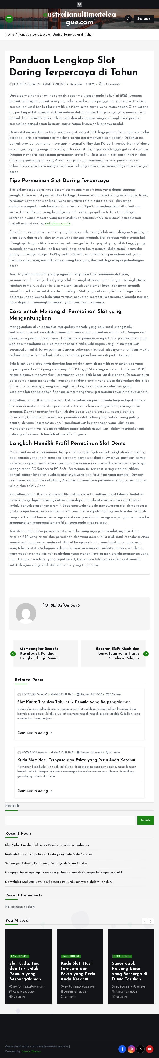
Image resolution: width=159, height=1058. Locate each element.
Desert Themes (31, 1051)
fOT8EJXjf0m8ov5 (27, 84)
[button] (145, 921)
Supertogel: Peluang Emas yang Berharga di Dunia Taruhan (46, 863)
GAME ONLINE (54, 84)
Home (9, 34)
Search (12, 806)
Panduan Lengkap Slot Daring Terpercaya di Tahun (55, 34)
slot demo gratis (57, 223)
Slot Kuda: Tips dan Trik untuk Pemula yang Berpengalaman (47, 845)
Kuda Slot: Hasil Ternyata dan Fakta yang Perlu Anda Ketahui (48, 854)
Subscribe (143, 18)
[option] (28, 966)
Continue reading (33, 733)
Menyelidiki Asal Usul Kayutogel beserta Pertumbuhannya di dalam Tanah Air (59, 882)
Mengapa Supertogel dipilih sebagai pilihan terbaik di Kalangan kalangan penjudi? (63, 872)
